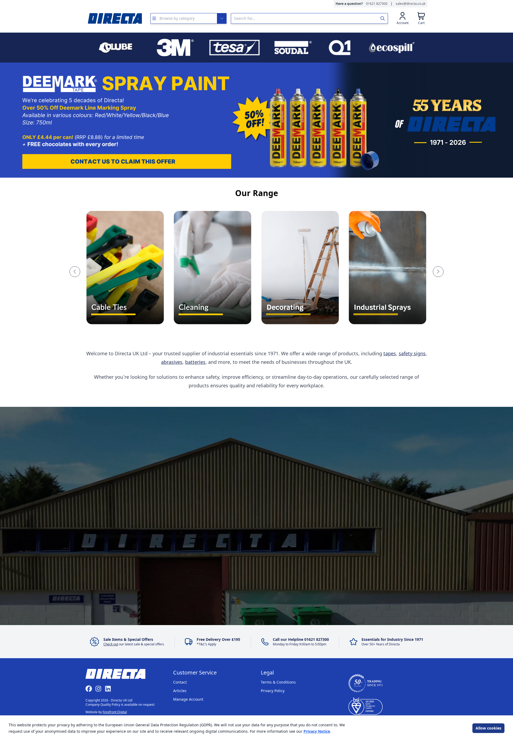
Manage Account (188, 699)
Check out (110, 644)
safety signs (412, 353)
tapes (389, 353)
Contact (180, 682)
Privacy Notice (317, 731)
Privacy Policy (273, 690)
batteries (195, 362)
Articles (179, 690)
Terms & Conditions (278, 682)
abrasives (171, 362)
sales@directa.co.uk (410, 4)
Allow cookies (488, 728)
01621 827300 (376, 4)
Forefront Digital (115, 712)
